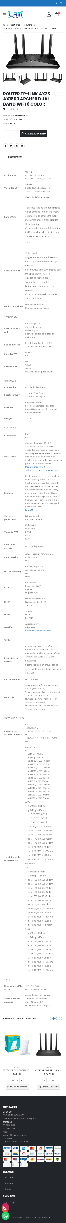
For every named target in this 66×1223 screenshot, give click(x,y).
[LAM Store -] (15, 14)
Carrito (8, 1189)
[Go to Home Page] (4, 25)
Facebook (5, 145)
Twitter (11, 145)
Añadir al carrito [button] (18, 1087)
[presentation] (7, 52)
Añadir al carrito (35, 133)
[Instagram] (61, 3)
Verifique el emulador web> (38, 630)
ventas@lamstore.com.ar (14, 1135)
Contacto (9, 1183)
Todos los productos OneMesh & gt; (41, 470)
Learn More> (31, 510)
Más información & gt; (35, 466)
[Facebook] (56, 3)
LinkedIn (16, 145)
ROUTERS (18, 119)
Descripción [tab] (15, 156)
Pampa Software (42, 1217)
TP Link (13, 123)
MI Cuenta (10, 1177)
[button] (50, 1018)
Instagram (13, 1203)
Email (22, 145)
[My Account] (48, 14)
